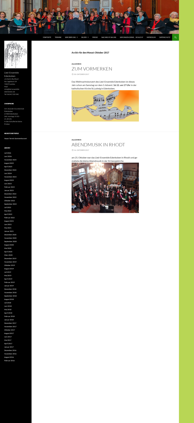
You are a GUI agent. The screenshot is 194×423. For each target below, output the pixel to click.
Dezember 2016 (10, 350)
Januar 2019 (9, 286)
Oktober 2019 (9, 265)
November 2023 (10, 177)
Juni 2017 (8, 337)
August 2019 (9, 269)
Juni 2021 (8, 224)
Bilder (84, 37)
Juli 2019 (7, 272)
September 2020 (10, 241)
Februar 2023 (9, 187)
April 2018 (8, 313)
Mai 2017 (7, 340)
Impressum (151, 37)
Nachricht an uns (108, 37)
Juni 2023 (8, 184)
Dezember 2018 (10, 289)
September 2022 (10, 204)
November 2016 (10, 354)
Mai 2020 (7, 248)
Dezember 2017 (10, 323)
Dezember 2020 (10, 235)
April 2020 (8, 252)
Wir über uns (70, 37)
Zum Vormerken (92, 69)
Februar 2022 (9, 218)
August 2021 (9, 221)
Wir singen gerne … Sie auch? (131, 37)
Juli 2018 (7, 303)
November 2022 (10, 197)
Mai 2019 (7, 275)
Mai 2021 (7, 228)
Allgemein (76, 64)
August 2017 (9, 333)
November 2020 (10, 238)
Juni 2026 (8, 156)
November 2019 (10, 262)
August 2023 (9, 180)
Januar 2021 (9, 231)
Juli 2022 (7, 207)
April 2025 (8, 166)
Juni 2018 (8, 306)
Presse (95, 37)
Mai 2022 (7, 211)
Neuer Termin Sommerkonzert (15, 138)
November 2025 (10, 160)
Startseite (47, 37)
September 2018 (10, 296)
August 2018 (9, 299)
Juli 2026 (7, 153)
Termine (58, 37)
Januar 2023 (9, 190)
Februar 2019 (9, 282)
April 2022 (8, 214)
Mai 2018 (7, 309)
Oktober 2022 (9, 201)
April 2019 (8, 279)
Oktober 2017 (9, 330)
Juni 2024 (8, 173)
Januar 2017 (9, 347)
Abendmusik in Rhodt (98, 144)
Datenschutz (164, 37)
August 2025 (9, 163)
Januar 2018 (9, 320)
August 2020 (9, 245)
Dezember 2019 (10, 258)
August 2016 (9, 357)
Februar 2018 (9, 316)
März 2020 (8, 255)
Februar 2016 (9, 360)
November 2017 (10, 326)
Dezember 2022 (10, 194)
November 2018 (10, 292)
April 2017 (8, 343)
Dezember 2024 (10, 170)
